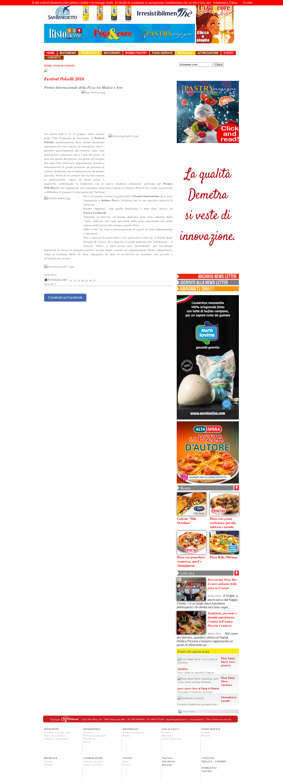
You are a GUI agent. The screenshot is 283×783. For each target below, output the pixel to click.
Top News (167, 758)
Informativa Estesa (225, 2)
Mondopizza (90, 53)
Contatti (54, 57)
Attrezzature (208, 53)
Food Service (162, 53)
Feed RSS (207, 771)
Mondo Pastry (136, 53)
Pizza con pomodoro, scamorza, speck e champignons (191, 561)
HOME (48, 65)
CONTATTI (208, 758)
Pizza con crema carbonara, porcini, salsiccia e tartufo (223, 522)
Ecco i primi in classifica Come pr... (197, 672)
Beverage (185, 53)
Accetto (247, 2)
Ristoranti (112, 53)
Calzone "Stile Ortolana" (186, 520)
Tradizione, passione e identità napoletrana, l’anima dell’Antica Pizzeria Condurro (222, 619)
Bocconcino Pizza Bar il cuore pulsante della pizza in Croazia (222, 583)
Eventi (228, 53)
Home (51, 53)
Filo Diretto (168, 761)
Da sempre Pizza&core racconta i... (196, 691)
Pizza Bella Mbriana (223, 557)
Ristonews (68, 53)
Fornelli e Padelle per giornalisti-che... (198, 704)
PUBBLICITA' (209, 768)
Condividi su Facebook (65, 297)
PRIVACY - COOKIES (214, 761)
